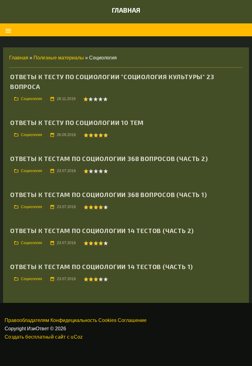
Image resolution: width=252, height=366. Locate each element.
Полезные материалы (58, 57)
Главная (126, 10)
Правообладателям (27, 320)
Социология (31, 99)
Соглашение (132, 320)
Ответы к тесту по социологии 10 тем (77, 122)
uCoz (77, 337)
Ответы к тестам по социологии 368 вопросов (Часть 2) (109, 158)
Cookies (107, 320)
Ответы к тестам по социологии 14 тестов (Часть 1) (101, 266)
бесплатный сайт (45, 337)
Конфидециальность (73, 320)
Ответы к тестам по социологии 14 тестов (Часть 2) (102, 230)
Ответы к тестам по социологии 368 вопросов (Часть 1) (108, 194)
